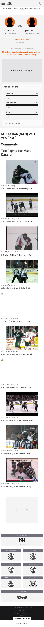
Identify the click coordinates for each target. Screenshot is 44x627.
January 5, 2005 (22, 39)
